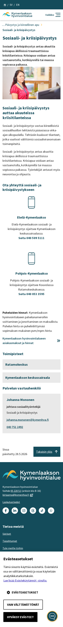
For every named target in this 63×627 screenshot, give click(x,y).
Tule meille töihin (13, 548)
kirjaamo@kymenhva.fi (18, 495)
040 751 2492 (15, 427)
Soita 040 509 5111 (31, 238)
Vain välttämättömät (23, 605)
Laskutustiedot (11, 502)
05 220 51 (16, 490)
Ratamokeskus (16, 364)
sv (11, 4)
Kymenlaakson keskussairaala (27, 377)
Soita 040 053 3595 (31, 294)
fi (5, 4)
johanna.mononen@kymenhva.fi (28, 420)
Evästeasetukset (25, 592)
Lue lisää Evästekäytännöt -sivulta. (25, 580)
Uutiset (7, 533)
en (17, 4)
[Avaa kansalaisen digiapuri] (52, 616)
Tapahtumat (10, 541)
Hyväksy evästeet (20, 617)
